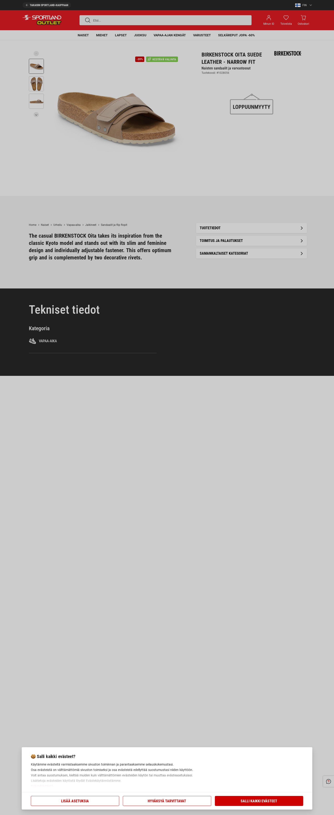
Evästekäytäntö (42, 786)
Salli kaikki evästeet (259, 801)
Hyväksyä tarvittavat (167, 801)
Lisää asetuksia (75, 801)
